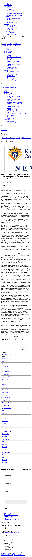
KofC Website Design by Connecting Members (13, 555)
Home (2, 130)
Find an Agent (7, 513)
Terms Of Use (14, 553)
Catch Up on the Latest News (11, 519)
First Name (8, 475)
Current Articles (6, 138)
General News (21, 144)
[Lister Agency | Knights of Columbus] (11, 44)
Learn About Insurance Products (12, 512)
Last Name (8, 483)
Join (16, 501)
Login (2, 86)
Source (2, 188)
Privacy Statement (5, 553)
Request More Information (11, 515)
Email (6, 491)
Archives (13, 138)
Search (18, 138)
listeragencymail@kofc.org (12, 532)
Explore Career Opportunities (11, 518)
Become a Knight (8, 516)
